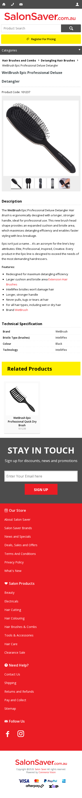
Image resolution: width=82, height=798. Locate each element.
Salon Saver (41, 769)
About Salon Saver (17, 519)
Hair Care (10, 644)
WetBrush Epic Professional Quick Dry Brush (22, 421)
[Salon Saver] (40, 16)
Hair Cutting (12, 610)
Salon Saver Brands (18, 528)
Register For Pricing (43, 39)
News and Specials (17, 536)
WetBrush (21, 310)
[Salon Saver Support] (21, 4)
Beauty (9, 592)
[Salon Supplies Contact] (13, 4)
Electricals (11, 601)
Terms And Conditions (20, 554)
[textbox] (31, 28)
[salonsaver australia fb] (10, 733)
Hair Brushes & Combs (20, 627)
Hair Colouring (14, 618)
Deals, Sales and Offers (20, 545)
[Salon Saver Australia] (41, 762)
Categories (9, 50)
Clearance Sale (14, 652)
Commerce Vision (47, 772)
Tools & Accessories (18, 635)
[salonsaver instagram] (24, 734)
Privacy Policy (14, 562)
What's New (12, 571)
